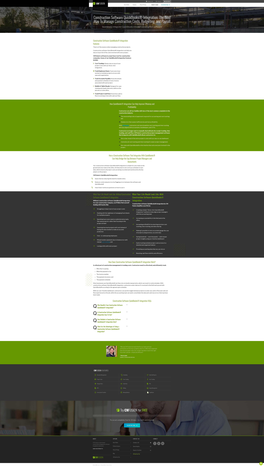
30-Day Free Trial (164, 5)
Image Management (153, 388)
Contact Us (159, 1)
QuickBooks (151, 392)
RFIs (150, 384)
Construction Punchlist (101, 392)
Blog (114, 453)
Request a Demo (155, 5)
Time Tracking (126, 379)
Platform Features (116, 446)
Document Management (101, 375)
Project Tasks (99, 379)
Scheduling (125, 375)
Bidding (124, 388)
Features (134, 5)
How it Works (126, 5)
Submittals (125, 384)
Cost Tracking (152, 379)
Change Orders (100, 384)
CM (100, 3)
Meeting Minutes (126, 392)
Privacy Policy (103, 464)
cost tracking (106, 242)
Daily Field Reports (152, 375)
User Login (167, 1)
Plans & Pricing (143, 5)
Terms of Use (109, 464)
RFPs (98, 388)
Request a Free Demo (137, 450)
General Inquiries (136, 446)
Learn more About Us (98, 448)
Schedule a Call (150, 1)
